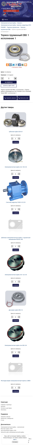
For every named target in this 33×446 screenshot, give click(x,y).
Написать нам (24, 98)
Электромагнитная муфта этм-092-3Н (16, 345)
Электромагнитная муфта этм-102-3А (16, 167)
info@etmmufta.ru (25, 2)
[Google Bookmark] (22, 65)
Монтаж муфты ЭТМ (6, 429)
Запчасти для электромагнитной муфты (12, 432)
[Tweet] (13, 65)
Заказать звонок (11, 11)
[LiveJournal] (16, 65)
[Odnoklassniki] (7, 65)
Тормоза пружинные (13, 27)
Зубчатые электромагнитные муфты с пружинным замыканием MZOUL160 (15, 238)
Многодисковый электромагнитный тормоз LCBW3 (15, 380)
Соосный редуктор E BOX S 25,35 (15, 202)
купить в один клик (8, 85)
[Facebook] (19, 65)
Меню (6, 19)
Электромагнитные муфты (8, 23)
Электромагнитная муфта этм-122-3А (16, 274)
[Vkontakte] (10, 65)
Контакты (3, 410)
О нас (2, 420)
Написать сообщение (7, 418)
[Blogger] (25, 65)
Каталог (19, 23)
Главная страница (6, 404)
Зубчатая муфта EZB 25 (16, 131)
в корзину (9, 82)
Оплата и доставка (6, 408)
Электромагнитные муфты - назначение (12, 427)
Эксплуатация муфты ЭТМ (8, 430)
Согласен (15, 442)
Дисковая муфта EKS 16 (16, 310)
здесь (14, 439)
